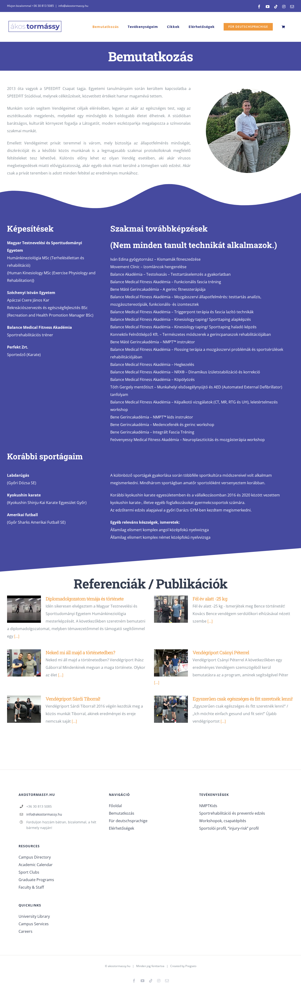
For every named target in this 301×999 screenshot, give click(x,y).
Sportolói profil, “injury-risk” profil (229, 828)
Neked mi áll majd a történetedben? (80, 652)
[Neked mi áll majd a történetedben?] (24, 663)
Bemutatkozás (121, 813)
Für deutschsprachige (128, 820)
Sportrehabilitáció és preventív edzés (232, 813)
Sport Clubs (29, 872)
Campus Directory (35, 857)
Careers (25, 931)
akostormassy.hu (119, 966)
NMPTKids (208, 805)
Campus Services (34, 923)
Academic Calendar (36, 864)
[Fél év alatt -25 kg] (171, 609)
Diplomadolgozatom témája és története (84, 599)
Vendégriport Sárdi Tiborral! (73, 699)
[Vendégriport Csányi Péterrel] (171, 663)
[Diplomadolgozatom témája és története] (24, 609)
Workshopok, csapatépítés (222, 820)
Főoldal (115, 805)
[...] (16, 636)
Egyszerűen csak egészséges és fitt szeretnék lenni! (243, 699)
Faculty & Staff (31, 887)
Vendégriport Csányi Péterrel (221, 652)
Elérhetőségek (121, 828)
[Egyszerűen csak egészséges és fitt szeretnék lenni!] (171, 709)
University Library (34, 916)
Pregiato (190, 966)
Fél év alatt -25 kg (210, 599)
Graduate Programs (36, 879)
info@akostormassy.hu (73, 6)
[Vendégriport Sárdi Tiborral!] (24, 709)
